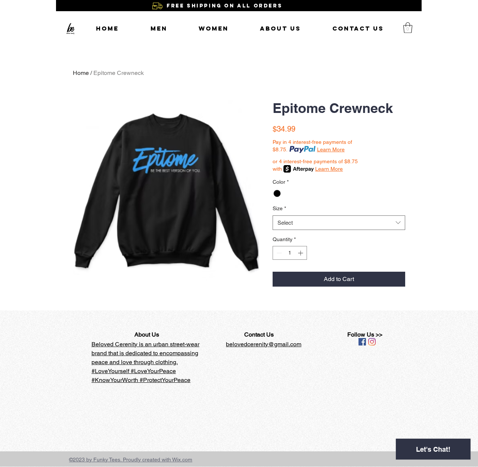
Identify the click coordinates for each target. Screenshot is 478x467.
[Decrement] (278, 252)
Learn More (331, 149)
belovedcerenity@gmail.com (263, 344)
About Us (146, 334)
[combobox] (339, 222)
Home (81, 72)
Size (279, 208)
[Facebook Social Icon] (362, 341)
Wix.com (182, 460)
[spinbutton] (290, 252)
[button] (407, 27)
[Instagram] (372, 341)
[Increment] (301, 252)
